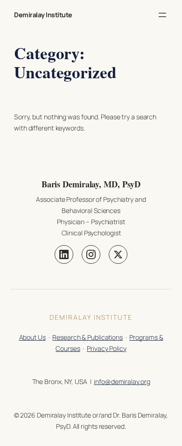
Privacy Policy (106, 348)
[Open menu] (162, 15)
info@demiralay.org (122, 381)
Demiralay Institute (43, 14)
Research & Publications (87, 337)
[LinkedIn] (64, 254)
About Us (32, 337)
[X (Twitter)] (118, 254)
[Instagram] (91, 254)
